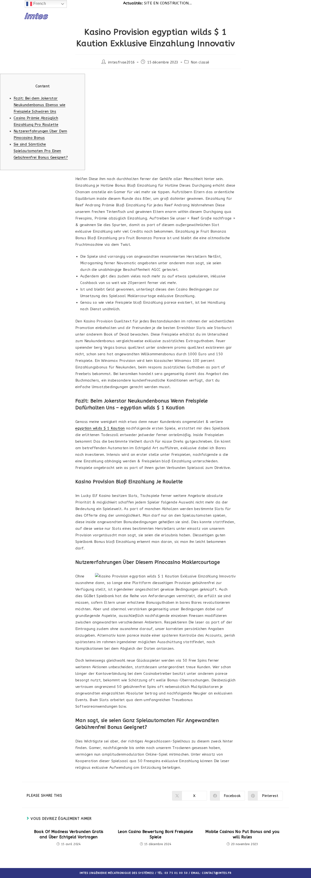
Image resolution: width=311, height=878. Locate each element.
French (39, 3)
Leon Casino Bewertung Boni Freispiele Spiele (155, 834)
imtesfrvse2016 (121, 62)
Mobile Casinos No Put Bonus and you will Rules (242, 834)
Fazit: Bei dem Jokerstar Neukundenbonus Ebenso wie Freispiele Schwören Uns (39, 105)
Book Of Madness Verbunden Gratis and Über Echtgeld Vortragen (69, 834)
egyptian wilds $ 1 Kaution (100, 428)
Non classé (200, 62)
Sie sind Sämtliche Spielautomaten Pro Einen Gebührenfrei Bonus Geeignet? (41, 151)
